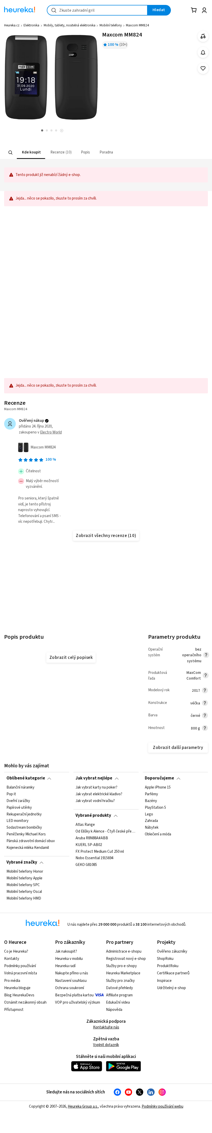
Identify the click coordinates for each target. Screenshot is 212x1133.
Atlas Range (85, 824)
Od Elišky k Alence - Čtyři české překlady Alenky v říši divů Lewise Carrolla (105, 831)
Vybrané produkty (93, 815)
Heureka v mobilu (69, 958)
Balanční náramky (20, 787)
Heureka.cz (11, 25)
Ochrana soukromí (69, 988)
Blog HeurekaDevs (19, 995)
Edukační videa (118, 1002)
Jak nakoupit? (66, 951)
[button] (31, 152)
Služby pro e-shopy (121, 966)
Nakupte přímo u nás (71, 973)
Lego (149, 814)
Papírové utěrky (19, 807)
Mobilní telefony (111, 25)
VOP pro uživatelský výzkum (77, 1002)
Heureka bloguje (17, 988)
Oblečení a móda (158, 834)
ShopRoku (165, 958)
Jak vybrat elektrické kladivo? (98, 794)
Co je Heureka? (16, 951)
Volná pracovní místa (20, 973)
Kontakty (11, 958)
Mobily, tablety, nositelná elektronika (69, 25)
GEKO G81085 (86, 864)
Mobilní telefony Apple (24, 878)
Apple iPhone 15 (158, 787)
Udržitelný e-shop (171, 988)
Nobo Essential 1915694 (94, 858)
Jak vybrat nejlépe (93, 778)
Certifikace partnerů (173, 973)
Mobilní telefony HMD (23, 898)
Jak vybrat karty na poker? (96, 787)
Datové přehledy (119, 988)
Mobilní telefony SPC (23, 884)
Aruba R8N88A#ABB (91, 838)
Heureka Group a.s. (83, 1106)
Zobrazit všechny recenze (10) (106, 536)
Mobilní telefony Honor (24, 871)
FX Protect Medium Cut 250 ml (99, 851)
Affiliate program (119, 995)
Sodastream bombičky (24, 827)
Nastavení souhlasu (71, 980)
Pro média (12, 980)
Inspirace (164, 980)
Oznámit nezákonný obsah (25, 1002)
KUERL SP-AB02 (88, 844)
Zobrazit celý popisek (71, 657)
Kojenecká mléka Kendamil (27, 847)
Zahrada (151, 820)
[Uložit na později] (203, 68)
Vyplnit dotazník (106, 1045)
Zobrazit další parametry (178, 748)
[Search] (11, 152)
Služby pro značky (120, 980)
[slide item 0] (62, 131)
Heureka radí (65, 966)
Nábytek (151, 827)
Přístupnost (14, 1009)
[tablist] (86, 152)
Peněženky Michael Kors (26, 834)
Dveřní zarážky (18, 801)
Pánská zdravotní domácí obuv (30, 841)
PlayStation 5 (155, 807)
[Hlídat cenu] (203, 52)
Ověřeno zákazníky (172, 951)
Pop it (11, 794)
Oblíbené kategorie (25, 778)
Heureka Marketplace (123, 973)
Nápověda (114, 1009)
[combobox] (97, 10)
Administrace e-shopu (123, 951)
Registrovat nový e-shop (126, 958)
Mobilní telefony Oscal (24, 891)
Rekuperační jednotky (24, 814)
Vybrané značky (21, 862)
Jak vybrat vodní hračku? (95, 801)
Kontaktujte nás (106, 1027)
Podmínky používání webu (162, 1106)
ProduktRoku (167, 966)
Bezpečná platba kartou (74, 995)
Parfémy (151, 794)
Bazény (151, 801)
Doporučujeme (159, 778)
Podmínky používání (20, 966)
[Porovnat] (203, 36)
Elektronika (31, 25)
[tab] (31, 152)
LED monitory (17, 820)
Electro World (51, 432)
